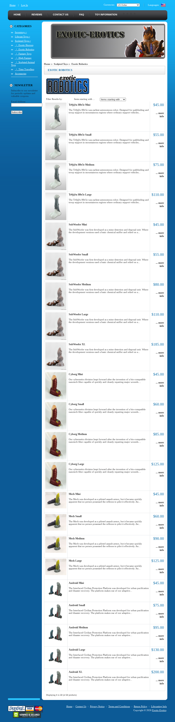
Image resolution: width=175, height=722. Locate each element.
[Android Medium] (55, 640)
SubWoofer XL (77, 344)
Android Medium (78, 627)
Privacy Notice (97, 706)
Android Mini (76, 582)
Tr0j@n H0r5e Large (80, 194)
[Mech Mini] (55, 507)
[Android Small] (55, 618)
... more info (160, 115)
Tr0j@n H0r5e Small (80, 134)
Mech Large (75, 560)
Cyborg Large (76, 464)
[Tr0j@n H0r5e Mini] (55, 129)
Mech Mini (74, 494)
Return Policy (140, 706)
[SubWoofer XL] (55, 368)
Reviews (37, 14)
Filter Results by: (54, 99)
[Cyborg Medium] (55, 458)
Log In (24, 5)
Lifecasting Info (159, 706)
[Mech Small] (55, 529)
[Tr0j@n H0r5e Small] (55, 159)
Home (13, 5)
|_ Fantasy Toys (23, 53)
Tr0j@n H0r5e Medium (81, 164)
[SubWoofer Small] (55, 279)
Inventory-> (21, 32)
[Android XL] (55, 685)
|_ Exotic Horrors (24, 45)
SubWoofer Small (78, 254)
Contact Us (60, 14)
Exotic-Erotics (159, 710)
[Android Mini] (55, 596)
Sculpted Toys (61, 64)
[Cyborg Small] (55, 428)
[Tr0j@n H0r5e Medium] (55, 189)
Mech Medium (77, 538)
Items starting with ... (84, 99)
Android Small (77, 605)
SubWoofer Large (78, 314)
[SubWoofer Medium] (55, 309)
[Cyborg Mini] (55, 398)
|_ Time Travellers (24, 69)
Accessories (20, 73)
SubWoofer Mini (78, 224)
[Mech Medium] (55, 551)
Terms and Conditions (119, 706)
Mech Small (75, 516)
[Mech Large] (55, 574)
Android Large (77, 649)
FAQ (81, 14)
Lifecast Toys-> (22, 36)
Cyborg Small (76, 404)
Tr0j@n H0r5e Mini (79, 104)
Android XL (75, 671)
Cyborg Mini (76, 374)
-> (23, 41)
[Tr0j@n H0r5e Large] (55, 219)
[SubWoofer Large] (55, 338)
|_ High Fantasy (23, 58)
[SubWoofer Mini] (55, 249)
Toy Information (106, 14)
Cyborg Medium (78, 434)
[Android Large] (55, 663)
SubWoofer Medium (80, 284)
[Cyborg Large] (55, 488)
